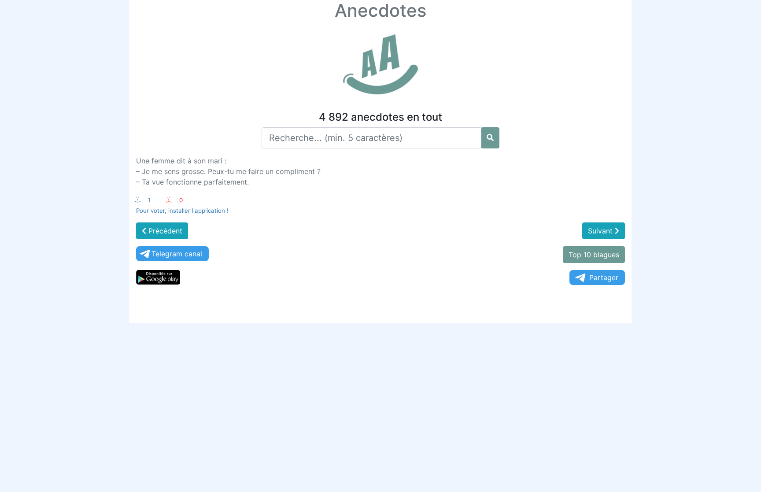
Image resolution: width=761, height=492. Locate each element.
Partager (603, 277)
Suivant (601, 230)
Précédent (164, 230)
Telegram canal (176, 253)
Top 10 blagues (594, 254)
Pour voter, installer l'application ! (182, 210)
